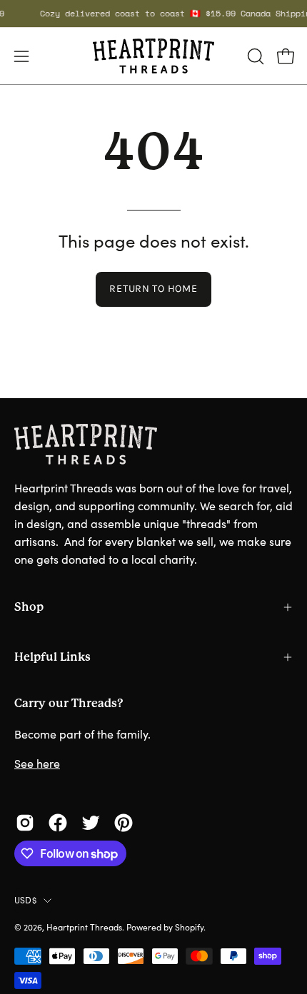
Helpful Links (52, 657)
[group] (153, 13)
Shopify (189, 927)
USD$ (25, 900)
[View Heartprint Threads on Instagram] (25, 822)
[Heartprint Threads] (153, 56)
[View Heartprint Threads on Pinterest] (123, 822)
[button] (254, 56)
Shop (29, 607)
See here (37, 763)
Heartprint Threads (84, 927)
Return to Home (153, 289)
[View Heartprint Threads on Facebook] (58, 822)
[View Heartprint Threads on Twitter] (90, 822)
